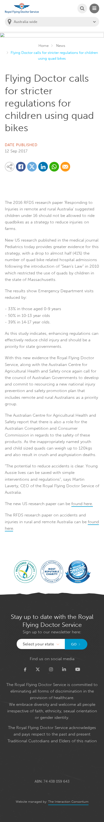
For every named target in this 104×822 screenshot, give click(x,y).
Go (74, 644)
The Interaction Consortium (68, 801)
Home (43, 45)
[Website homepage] (22, 8)
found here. (82, 503)
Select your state (38, 644)
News (60, 45)
